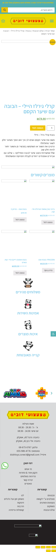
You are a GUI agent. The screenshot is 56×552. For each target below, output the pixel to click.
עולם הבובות (38, 31)
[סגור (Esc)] (53, 547)
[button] (53, 333)
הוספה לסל (37, 128)
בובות (28, 31)
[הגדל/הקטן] (37, 547)
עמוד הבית (50, 31)
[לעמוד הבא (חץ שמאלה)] (48, 551)
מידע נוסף (48, 270)
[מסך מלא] (43, 547)
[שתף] (48, 547)
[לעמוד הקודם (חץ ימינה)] (53, 551)
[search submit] (4, 10)
